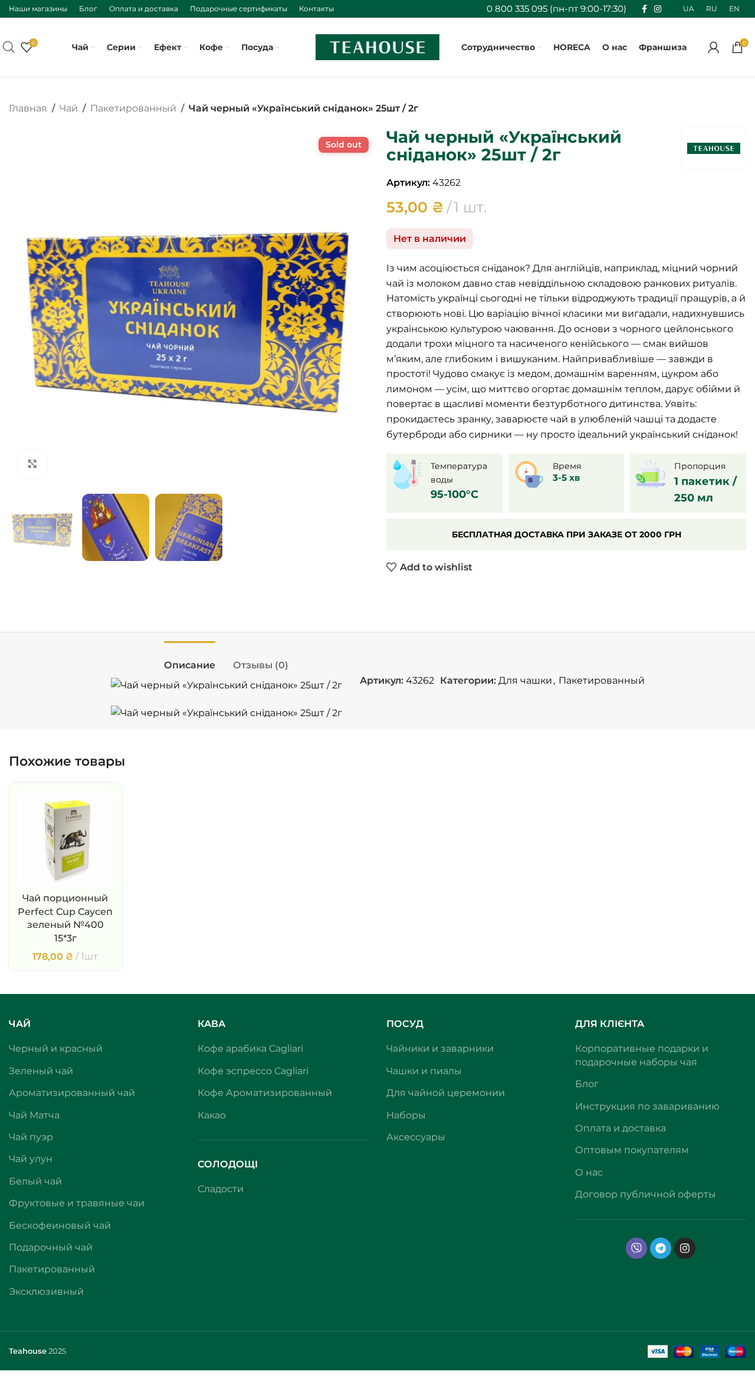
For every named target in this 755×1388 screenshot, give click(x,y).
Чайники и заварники (440, 1048)
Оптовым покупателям (632, 1150)
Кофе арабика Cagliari (250, 1048)
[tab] (189, 659)
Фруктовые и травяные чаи (77, 1203)
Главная (28, 108)
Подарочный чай (51, 1247)
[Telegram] (660, 1248)
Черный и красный (56, 1048)
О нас (589, 1172)
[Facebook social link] (644, 9)
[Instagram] (684, 1248)
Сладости (221, 1189)
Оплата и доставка (620, 1128)
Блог (587, 1084)
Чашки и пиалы (424, 1071)
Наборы (406, 1115)
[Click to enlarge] (32, 463)
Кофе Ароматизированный (265, 1092)
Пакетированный (133, 108)
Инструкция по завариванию (647, 1106)
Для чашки (525, 680)
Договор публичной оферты (645, 1194)
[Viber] (636, 1248)
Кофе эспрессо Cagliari (253, 1071)
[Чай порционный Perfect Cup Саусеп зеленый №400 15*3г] (65, 839)
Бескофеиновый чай (60, 1225)
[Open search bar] (9, 47)
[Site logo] (377, 46)
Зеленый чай (41, 1071)
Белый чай (35, 1181)
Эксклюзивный (46, 1291)
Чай (69, 108)
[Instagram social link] (658, 9)
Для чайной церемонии (445, 1092)
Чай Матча (34, 1115)
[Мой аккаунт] (714, 47)
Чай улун (30, 1158)
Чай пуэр (31, 1137)
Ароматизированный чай (72, 1092)
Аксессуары (415, 1137)
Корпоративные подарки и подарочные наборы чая (641, 1055)
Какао (212, 1115)
